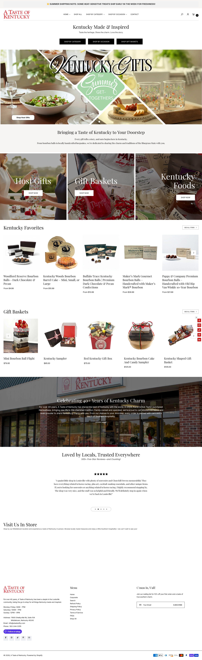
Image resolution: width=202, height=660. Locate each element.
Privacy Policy (75, 610)
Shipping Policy (76, 607)
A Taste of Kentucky (18, 655)
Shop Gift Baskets (129, 42)
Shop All (73, 619)
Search (72, 600)
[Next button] (193, 252)
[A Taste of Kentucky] (17, 14)
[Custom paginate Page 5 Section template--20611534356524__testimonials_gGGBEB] (106, 509)
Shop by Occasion (101, 42)
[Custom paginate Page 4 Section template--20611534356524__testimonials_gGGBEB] (103, 509)
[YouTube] (29, 638)
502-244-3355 (15, 626)
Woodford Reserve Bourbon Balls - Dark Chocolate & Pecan (21, 279)
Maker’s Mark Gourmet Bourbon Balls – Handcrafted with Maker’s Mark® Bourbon (139, 281)
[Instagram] (11, 638)
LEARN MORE (101, 422)
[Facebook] (6, 638)
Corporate (74, 597)
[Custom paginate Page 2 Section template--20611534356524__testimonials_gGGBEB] (98, 509)
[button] (66, 14)
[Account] (187, 14)
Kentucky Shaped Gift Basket (177, 360)
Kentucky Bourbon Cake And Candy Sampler (139, 360)
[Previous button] (8, 252)
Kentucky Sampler (55, 358)
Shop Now (33, 193)
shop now (84, 193)
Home (72, 594)
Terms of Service (76, 613)
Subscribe (177, 605)
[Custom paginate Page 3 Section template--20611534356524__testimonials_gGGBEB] (101, 509)
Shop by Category (72, 42)
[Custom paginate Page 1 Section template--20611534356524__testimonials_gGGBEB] (95, 509)
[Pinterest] (23, 638)
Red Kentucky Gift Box (98, 358)
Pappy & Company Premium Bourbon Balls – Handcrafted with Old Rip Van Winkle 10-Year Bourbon (180, 281)
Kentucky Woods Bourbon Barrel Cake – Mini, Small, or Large (61, 279)
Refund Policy (75, 603)
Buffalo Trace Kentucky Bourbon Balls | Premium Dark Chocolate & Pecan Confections (98, 281)
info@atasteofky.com (16, 623)
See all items (189, 227)
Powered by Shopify (34, 655)
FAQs (72, 616)
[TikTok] (17, 638)
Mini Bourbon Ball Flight (19, 358)
